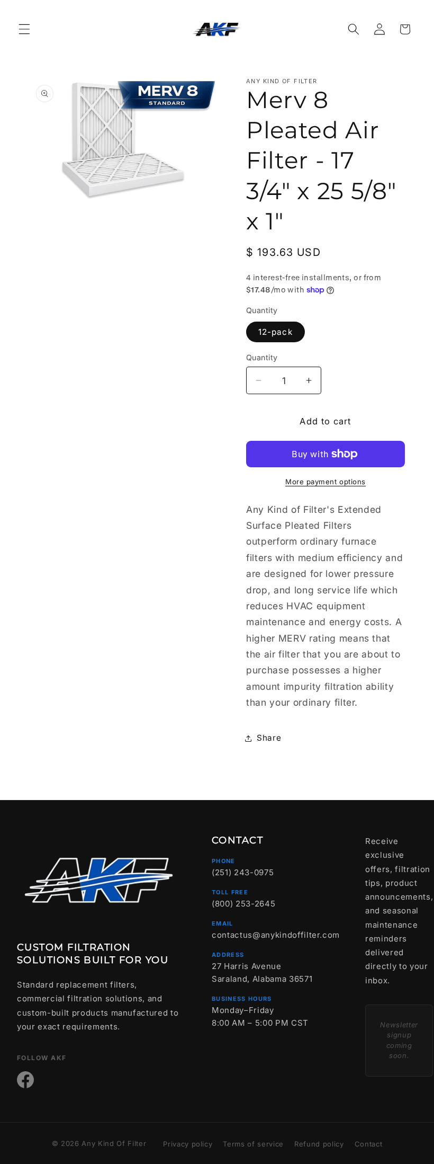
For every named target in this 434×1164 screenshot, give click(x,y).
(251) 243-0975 (243, 872)
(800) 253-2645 (243, 904)
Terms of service (253, 1144)
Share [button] (269, 738)
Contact (369, 1144)
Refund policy (319, 1144)
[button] (24, 29)
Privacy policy (187, 1144)
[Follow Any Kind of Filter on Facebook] (25, 1079)
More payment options (325, 481)
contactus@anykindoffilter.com (276, 935)
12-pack (275, 332)
